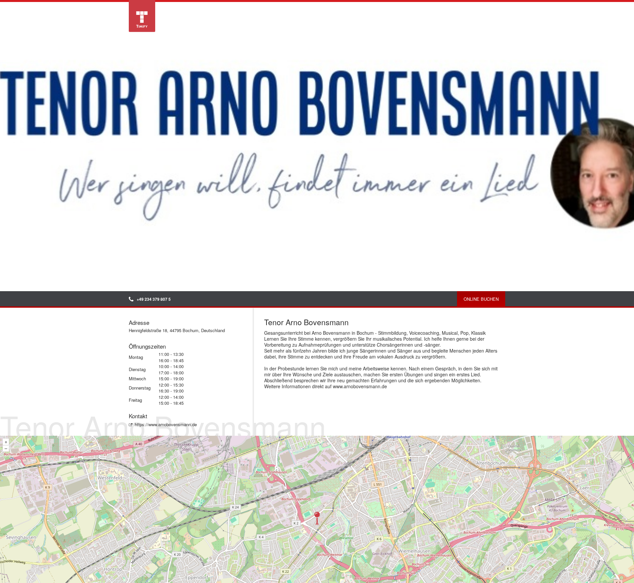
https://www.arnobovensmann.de (166, 424)
